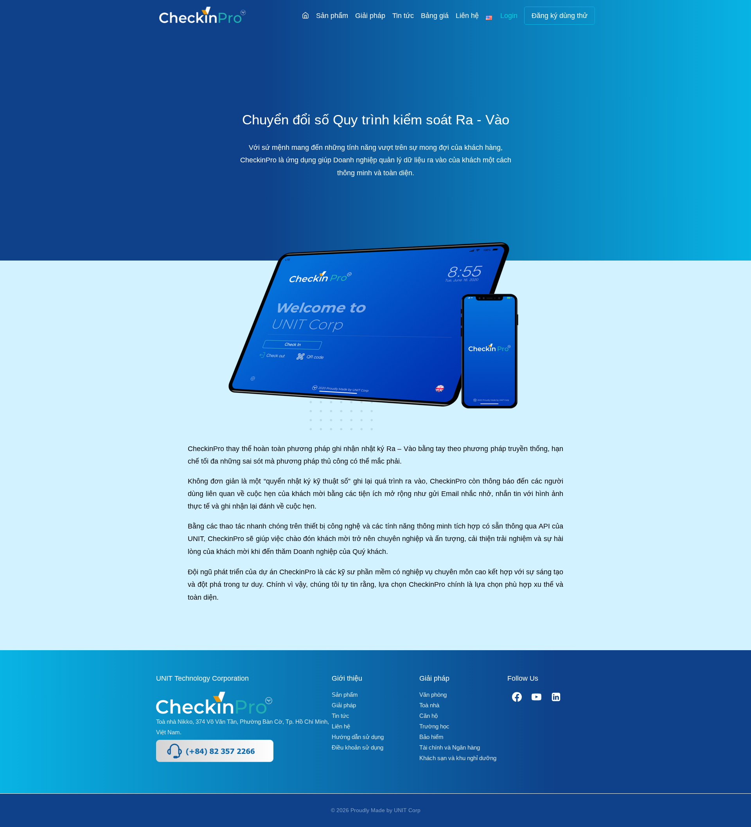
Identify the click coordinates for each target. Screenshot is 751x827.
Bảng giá (435, 16)
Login (508, 16)
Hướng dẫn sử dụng (358, 737)
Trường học (434, 726)
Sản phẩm (332, 16)
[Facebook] (517, 697)
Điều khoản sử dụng (357, 747)
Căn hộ (428, 715)
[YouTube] (536, 697)
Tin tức (403, 16)
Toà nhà (429, 705)
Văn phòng (433, 694)
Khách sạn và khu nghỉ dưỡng (457, 758)
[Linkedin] (556, 697)
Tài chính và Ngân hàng (449, 747)
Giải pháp (370, 16)
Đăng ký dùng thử (560, 16)
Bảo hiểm (431, 737)
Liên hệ (467, 16)
